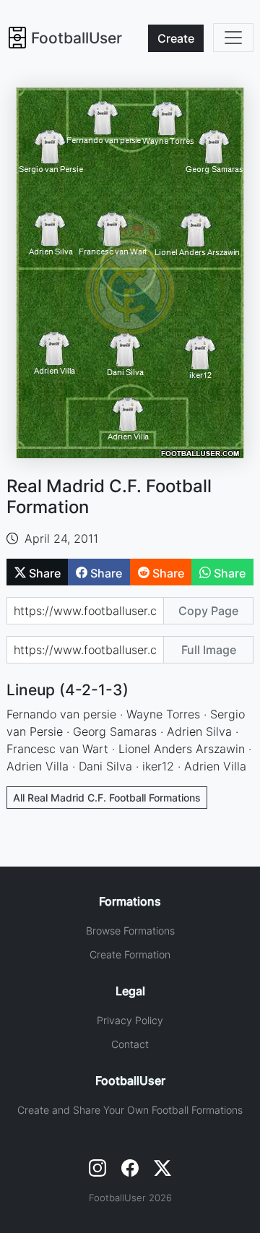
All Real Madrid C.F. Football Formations (107, 797)
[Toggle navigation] (233, 37)
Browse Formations (130, 930)
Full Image (208, 650)
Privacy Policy (130, 1020)
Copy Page (208, 610)
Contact (130, 1044)
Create (175, 38)
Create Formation (130, 954)
